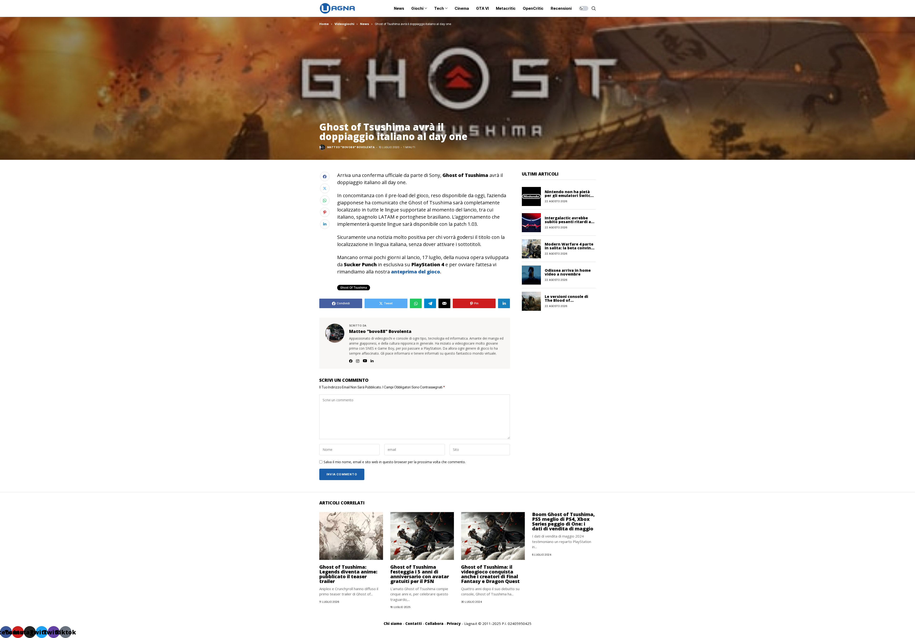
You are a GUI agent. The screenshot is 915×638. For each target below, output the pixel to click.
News (364, 24)
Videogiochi (344, 24)
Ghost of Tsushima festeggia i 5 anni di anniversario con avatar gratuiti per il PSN (419, 574)
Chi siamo (393, 623)
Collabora (434, 623)
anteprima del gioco (415, 271)
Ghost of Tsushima (353, 287)
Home (324, 24)
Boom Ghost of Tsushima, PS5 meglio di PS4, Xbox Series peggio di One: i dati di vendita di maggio (563, 521)
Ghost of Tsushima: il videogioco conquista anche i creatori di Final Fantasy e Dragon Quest (490, 574)
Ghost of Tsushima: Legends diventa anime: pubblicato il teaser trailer (348, 574)
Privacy (454, 623)
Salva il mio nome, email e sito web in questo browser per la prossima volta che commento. (395, 462)
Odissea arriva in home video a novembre (568, 272)
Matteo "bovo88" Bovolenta (351, 147)
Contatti (413, 623)
